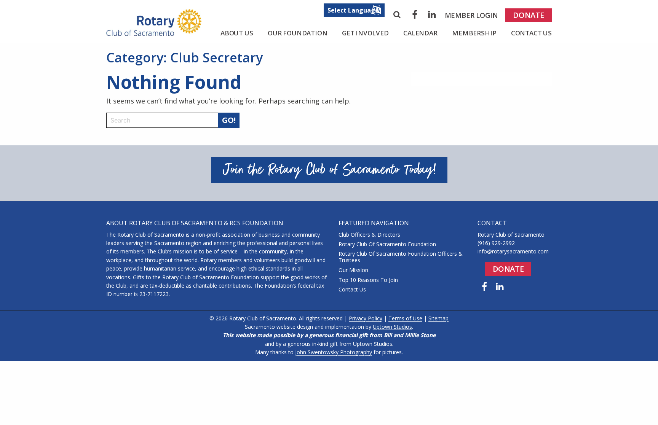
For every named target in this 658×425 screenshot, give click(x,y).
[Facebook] (415, 14)
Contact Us (531, 33)
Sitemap (438, 318)
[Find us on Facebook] (484, 286)
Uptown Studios (392, 326)
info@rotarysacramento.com (513, 251)
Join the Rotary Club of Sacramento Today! (329, 169)
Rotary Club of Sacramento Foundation (387, 244)
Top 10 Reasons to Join (368, 280)
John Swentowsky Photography (333, 352)
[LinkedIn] (432, 14)
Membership (474, 33)
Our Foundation (297, 33)
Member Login (471, 15)
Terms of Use (405, 318)
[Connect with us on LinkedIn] (500, 286)
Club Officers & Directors (369, 235)
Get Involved (365, 33)
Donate (528, 15)
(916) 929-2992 (496, 243)
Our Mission (353, 270)
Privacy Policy (365, 318)
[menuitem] (471, 15)
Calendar (420, 33)
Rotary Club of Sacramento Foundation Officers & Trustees (401, 257)
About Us (236, 33)
